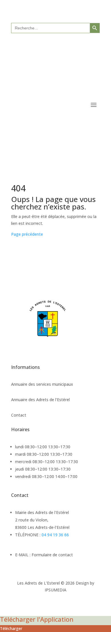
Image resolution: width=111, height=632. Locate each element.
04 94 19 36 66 (55, 534)
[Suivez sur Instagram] (61, 46)
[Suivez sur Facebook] (49, 46)
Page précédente (27, 234)
